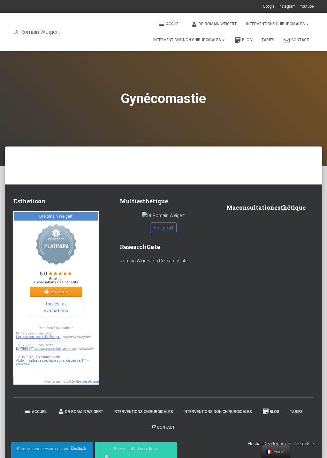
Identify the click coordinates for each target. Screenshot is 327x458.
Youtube (307, 6)
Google (268, 6)
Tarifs (268, 40)
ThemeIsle (303, 443)
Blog (247, 40)
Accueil (173, 24)
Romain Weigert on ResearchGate (153, 260)
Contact (300, 40)
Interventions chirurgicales (276, 24)
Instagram (287, 6)
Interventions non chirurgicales (187, 40)
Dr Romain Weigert (218, 24)
